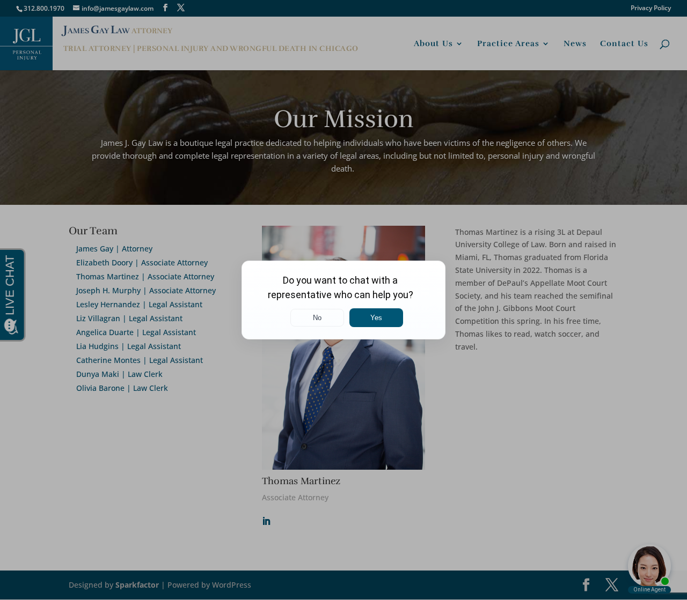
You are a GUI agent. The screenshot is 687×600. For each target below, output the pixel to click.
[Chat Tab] (343, 300)
